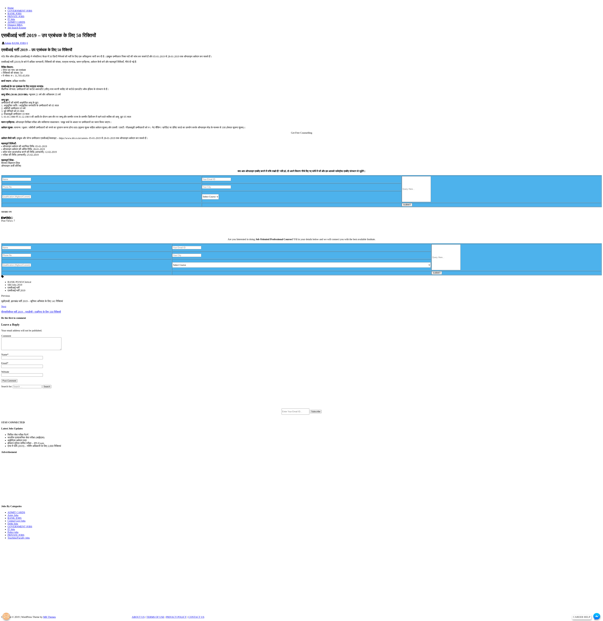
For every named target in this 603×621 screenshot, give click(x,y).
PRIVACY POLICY (176, 617)
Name (4, 354)
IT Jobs (11, 19)
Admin (7, 43)
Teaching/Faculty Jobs (19, 538)
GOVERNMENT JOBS (20, 10)
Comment (6, 336)
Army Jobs (13, 515)
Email (4, 363)
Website (5, 371)
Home (11, 8)
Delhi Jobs (13, 523)
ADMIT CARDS (16, 22)
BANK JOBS (15, 13)
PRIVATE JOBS (16, 16)
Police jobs (13, 532)
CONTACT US (196, 617)
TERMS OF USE (155, 617)
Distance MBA (15, 25)
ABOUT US (138, 617)
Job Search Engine (17, 27)
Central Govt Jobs (16, 521)
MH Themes (49, 617)
